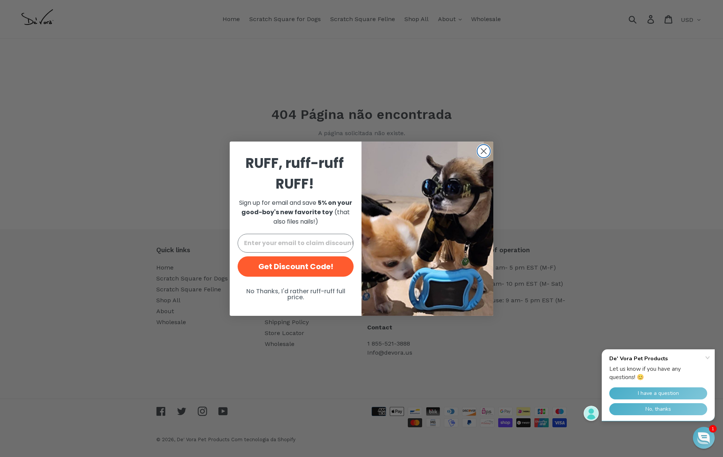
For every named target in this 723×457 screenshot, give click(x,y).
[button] (704, 438)
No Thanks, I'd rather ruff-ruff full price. (295, 294)
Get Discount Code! (295, 266)
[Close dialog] (483, 151)
